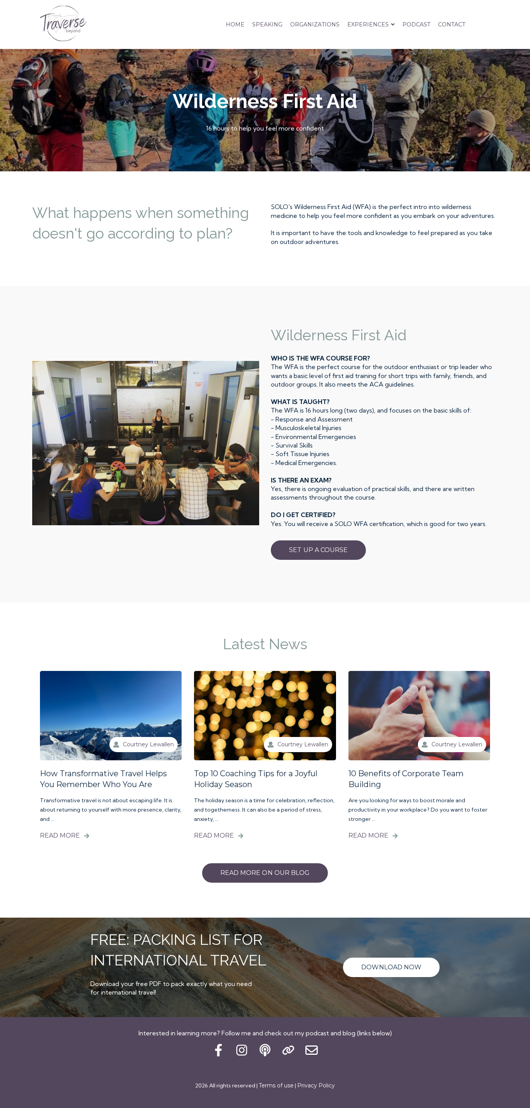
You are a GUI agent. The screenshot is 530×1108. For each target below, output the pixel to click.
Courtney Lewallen (148, 744)
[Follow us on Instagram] (241, 1050)
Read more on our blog (265, 872)
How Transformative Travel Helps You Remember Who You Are (103, 779)
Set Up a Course (318, 550)
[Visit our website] (288, 1050)
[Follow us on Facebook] (218, 1050)
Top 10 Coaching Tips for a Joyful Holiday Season (255, 779)
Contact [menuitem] (451, 24)
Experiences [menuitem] (368, 24)
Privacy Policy (316, 1085)
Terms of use (276, 1085)
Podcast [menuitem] (416, 24)
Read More (60, 835)
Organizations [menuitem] (314, 24)
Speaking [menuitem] (267, 24)
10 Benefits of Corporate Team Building (406, 779)
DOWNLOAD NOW (391, 967)
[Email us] (311, 1050)
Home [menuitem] (235, 24)
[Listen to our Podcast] (265, 1050)
